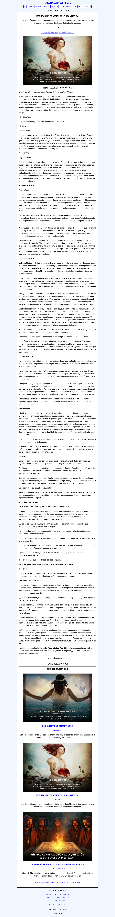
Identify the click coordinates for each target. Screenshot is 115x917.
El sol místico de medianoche (57, 726)
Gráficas (87, 6)
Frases (38, 6)
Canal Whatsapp (64, 894)
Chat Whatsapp (50, 894)
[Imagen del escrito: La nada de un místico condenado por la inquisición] (57, 860)
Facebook (56, 897)
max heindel (58, 730)
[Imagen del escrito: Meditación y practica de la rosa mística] (57, 791)
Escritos (54, 6)
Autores (46, 6)
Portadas (45, 32)
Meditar (73, 6)
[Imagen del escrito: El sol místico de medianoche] (57, 722)
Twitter (49, 897)
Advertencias (54, 905)
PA (21, 6)
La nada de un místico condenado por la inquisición (57, 864)
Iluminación (64, 6)
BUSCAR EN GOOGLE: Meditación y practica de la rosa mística (57, 882)
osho (57, 799)
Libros (63, 905)
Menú (80, 6)
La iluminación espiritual (57, 3)
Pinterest (65, 897)
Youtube (62, 900)
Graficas (54, 32)
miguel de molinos (57, 869)
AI (24, 6)
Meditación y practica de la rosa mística (57, 795)
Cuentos (30, 6)
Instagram (54, 900)
